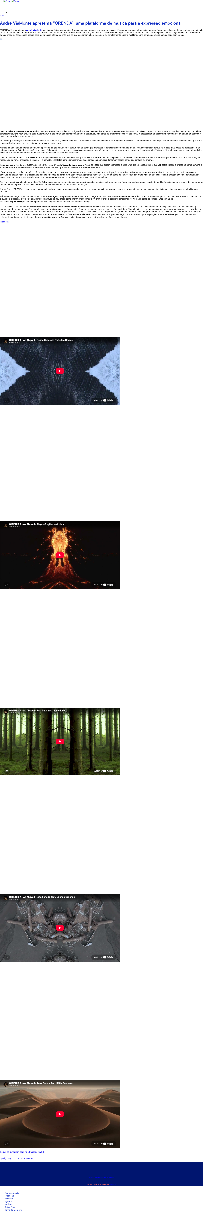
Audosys (112, 1184)
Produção (9, 1195)
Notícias (2, 16)
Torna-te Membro (13, 1209)
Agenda (8, 1201)
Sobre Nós (10, 1207)
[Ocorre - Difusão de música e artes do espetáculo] (12, 1)
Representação (12, 1193)
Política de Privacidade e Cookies (101, 1178)
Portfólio (9, 1198)
